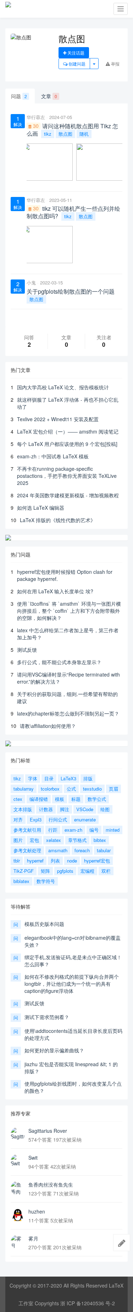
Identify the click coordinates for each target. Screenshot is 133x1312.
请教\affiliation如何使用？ (48, 725)
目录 (49, 778)
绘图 (105, 809)
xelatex (53, 840)
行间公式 (58, 819)
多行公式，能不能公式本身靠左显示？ (59, 662)
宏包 (34, 840)
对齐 (18, 819)
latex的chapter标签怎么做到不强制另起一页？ (68, 713)
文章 (49, 96)
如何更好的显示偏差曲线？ (54, 1050)
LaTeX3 (68, 778)
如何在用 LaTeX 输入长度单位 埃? (55, 591)
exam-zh (73, 829)
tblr (16, 860)
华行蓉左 (36, 117)
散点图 (65, 133)
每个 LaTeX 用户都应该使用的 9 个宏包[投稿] (67, 443)
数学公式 (97, 799)
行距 (52, 829)
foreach (82, 850)
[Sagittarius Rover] (18, 1134)
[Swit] (18, 1161)
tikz (47, 133)
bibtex (100, 840)
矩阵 (45, 870)
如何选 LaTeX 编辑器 (40, 507)
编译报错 (38, 799)
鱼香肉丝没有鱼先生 (50, 1184)
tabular (104, 850)
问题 (19, 96)
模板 (59, 799)
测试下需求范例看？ (46, 1016)
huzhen (36, 1211)
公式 (71, 788)
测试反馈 (27, 649)
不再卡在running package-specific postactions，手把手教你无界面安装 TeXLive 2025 (67, 475)
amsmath (57, 850)
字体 (32, 778)
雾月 (33, 1238)
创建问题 (76, 64)
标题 (76, 799)
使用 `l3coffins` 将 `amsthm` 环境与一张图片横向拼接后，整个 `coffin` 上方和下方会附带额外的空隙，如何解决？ (69, 610)
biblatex (21, 881)
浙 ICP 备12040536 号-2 (87, 1303)
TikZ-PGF (23, 870)
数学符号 (46, 881)
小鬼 (31, 282)
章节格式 (77, 840)
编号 (94, 829)
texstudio (92, 788)
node (72, 860)
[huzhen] (18, 1215)
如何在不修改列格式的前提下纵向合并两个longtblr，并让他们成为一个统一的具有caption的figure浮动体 (71, 983)
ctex (17, 799)
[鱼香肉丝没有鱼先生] (18, 1188)
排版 (88, 778)
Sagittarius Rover (47, 1130)
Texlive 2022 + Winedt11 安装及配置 (58, 419)
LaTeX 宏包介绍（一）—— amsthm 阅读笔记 (67, 431)
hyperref (35, 860)
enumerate (85, 819)
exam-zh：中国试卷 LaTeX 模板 (53, 456)
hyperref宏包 (97, 860)
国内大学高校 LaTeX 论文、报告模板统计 (63, 387)
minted (113, 829)
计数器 (46, 809)
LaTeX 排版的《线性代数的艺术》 (57, 520)
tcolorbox (50, 788)
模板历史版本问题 (44, 923)
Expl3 (35, 819)
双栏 (106, 870)
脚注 (64, 809)
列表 (55, 860)
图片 (18, 840)
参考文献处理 (27, 850)
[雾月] (18, 1242)
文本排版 (22, 809)
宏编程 (87, 870)
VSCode (84, 809)
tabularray (23, 788)
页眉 (113, 788)
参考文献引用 (27, 829)
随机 (84, 133)
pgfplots (65, 870)
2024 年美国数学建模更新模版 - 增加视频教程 (68, 495)
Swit (33, 1157)
